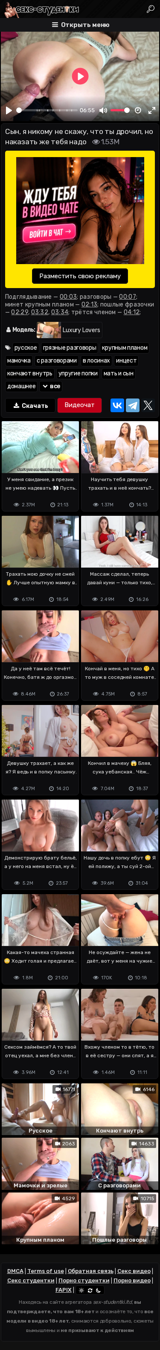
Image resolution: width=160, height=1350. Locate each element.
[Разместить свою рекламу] (80, 211)
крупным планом (124, 347)
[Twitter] (148, 405)
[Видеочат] (79, 405)
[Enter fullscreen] (152, 110)
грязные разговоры (69, 347)
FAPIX (63, 1290)
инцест (126, 360)
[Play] (9, 110)
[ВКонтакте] (117, 405)
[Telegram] (133, 405)
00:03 (68, 296)
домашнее (21, 386)
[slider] (47, 110)
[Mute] (103, 110)
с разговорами (57, 360)
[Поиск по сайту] (150, 9)
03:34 (60, 312)
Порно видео (132, 1280)
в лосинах (96, 360)
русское (26, 347)
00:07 (127, 296)
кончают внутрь (29, 373)
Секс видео (134, 1271)
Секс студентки (31, 1280)
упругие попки (78, 373)
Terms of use (45, 1271)
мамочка (19, 360)
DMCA (15, 1271)
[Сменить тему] (90, 1290)
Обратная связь (90, 1271)
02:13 (89, 304)
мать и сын (119, 373)
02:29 (19, 312)
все (54, 386)
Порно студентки (84, 1280)
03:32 (40, 312)
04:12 (132, 312)
